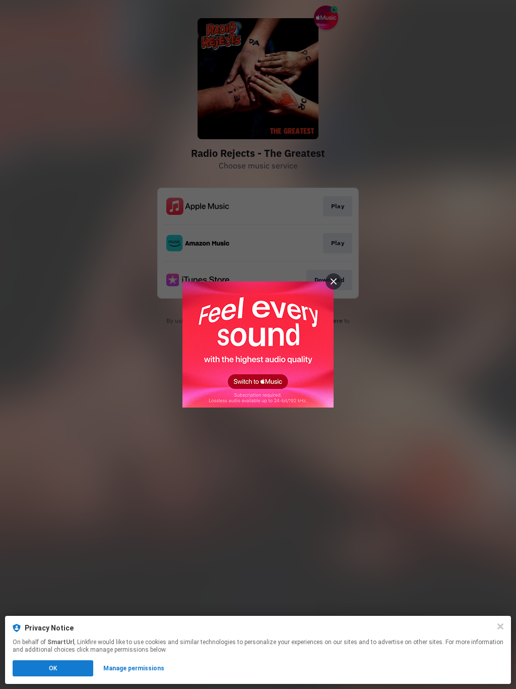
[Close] (500, 626)
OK (53, 668)
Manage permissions (133, 668)
